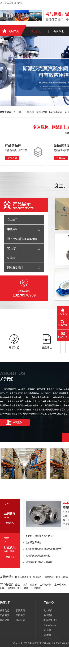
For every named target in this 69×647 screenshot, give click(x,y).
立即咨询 (12, 158)
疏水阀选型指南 (33, 542)
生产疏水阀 (60, 584)
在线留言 (4, 620)
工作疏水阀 (45, 584)
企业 (17, 584)
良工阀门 (17, 112)
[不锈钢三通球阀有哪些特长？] (43, 526)
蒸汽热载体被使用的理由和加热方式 (43, 549)
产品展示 (4, 615)
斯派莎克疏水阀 (23, 577)
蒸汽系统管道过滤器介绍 (38, 555)
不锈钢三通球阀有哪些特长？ (40, 535)
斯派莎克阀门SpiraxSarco (49, 112)
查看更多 (17, 422)
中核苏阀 (29, 112)
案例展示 (20, 615)
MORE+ (10, 523)
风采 (25, 584)
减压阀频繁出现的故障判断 (39, 562)
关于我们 (36, 31)
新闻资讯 (20, 610)
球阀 (26, 588)
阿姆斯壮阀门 (14, 588)
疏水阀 (33, 584)
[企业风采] (23, 478)
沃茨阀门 (47, 634)
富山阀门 (37, 577)
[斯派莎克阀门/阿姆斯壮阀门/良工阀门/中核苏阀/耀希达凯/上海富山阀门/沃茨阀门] (21, 20)
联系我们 (20, 620)
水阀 (2, 588)
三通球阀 (36, 588)
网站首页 (14, 31)
